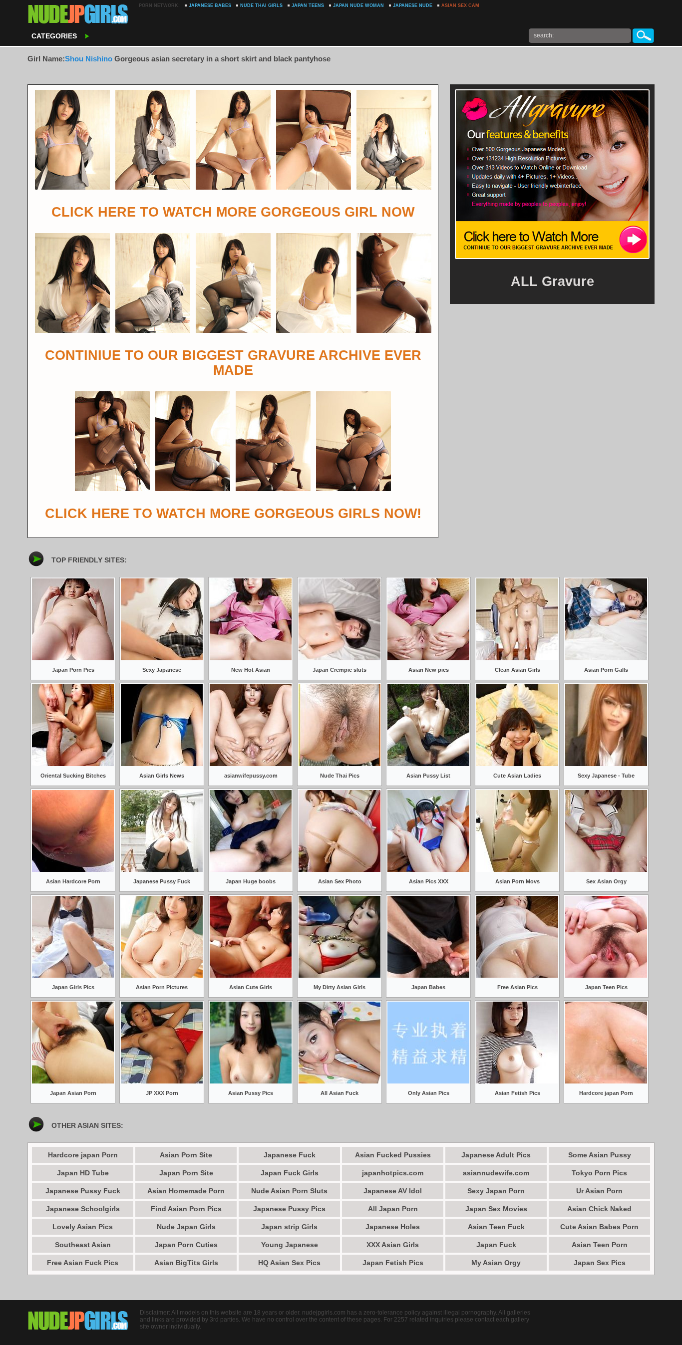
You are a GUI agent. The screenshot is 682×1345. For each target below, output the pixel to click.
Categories (54, 36)
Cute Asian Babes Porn (599, 1227)
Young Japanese (289, 1245)
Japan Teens (308, 5)
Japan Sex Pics (600, 1263)
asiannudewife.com (496, 1173)
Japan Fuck (496, 1245)
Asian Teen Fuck (496, 1227)
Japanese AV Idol (392, 1191)
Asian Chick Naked (599, 1209)
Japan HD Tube (83, 1173)
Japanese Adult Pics (496, 1155)
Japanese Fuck (290, 1155)
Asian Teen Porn (600, 1245)
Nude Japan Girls (186, 1227)
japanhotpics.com (392, 1173)
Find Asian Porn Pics (186, 1209)
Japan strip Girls (289, 1227)
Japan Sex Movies (496, 1209)
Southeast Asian (83, 1245)
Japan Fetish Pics (392, 1263)
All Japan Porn (393, 1209)
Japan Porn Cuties (186, 1245)
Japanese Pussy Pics (289, 1209)
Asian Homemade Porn (186, 1191)
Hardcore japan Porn (83, 1155)
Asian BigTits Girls (186, 1263)
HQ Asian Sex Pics (289, 1263)
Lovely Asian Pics (82, 1227)
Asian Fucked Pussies (393, 1155)
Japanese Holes (392, 1227)
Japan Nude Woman (358, 5)
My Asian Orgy (496, 1263)
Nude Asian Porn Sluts (289, 1191)
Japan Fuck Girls (290, 1173)
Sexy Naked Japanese (78, 14)
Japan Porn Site (186, 1173)
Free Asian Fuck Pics (82, 1263)
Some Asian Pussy (599, 1155)
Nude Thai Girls (261, 5)
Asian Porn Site (186, 1155)
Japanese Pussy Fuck (82, 1191)
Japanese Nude (412, 5)
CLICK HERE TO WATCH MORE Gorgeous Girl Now (232, 212)
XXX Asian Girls (392, 1245)
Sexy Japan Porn (496, 1191)
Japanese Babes (210, 5)
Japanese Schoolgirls (83, 1209)
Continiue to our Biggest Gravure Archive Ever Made (233, 363)
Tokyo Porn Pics (599, 1173)
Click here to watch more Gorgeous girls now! (233, 513)
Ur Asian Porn (599, 1191)
